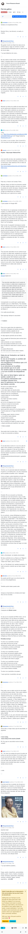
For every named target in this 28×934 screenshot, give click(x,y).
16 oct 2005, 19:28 (14, 552)
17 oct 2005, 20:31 (15, 751)
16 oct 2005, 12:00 (15, 441)
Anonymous (5, 682)
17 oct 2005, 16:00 (10, 608)
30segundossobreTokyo (8, 41)
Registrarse (5, 921)
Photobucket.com (5, 137)
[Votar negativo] (23, 37)
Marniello (5, 575)
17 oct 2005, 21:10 (10, 827)
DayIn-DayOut (6, 782)
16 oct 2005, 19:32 (16, 575)
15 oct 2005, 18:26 (14, 130)
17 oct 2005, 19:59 (18, 726)
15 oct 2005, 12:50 (15, 100)
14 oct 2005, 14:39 (17, 22)
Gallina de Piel (4, 12)
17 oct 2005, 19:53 (18, 682)
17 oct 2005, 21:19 (10, 863)
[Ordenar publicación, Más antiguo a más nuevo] (3, 16)
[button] (2, 932)
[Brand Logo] (3, 3)
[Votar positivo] (18, 37)
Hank (4, 273)
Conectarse (12, 921)
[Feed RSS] (23, 12)
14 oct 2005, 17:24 (10, 42)
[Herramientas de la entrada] (26, 37)
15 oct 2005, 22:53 (15, 247)
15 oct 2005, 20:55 (17, 201)
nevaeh (4, 150)
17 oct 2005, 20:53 (19, 782)
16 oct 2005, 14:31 (10, 467)
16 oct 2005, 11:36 (14, 273)
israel (4, 100)
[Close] (25, 891)
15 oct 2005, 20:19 (17, 175)
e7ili (4, 130)
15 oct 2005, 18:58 (16, 150)
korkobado (5, 22)
